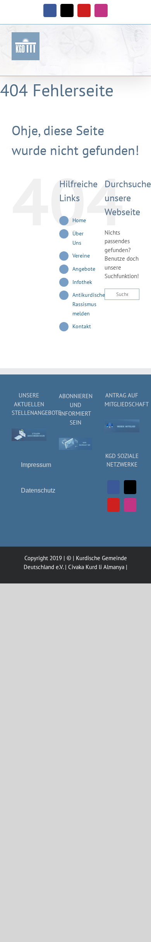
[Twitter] (130, 487)
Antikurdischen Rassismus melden (90, 304)
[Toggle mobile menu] (136, 43)
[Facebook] (113, 487)
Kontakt (81, 326)
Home (79, 220)
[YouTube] (113, 505)
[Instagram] (130, 505)
